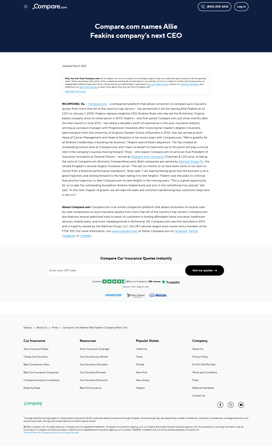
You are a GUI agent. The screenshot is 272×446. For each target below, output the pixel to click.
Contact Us (198, 395)
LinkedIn (86, 236)
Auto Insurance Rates (35, 349)
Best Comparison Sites (36, 364)
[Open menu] (25, 6)
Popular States (147, 341)
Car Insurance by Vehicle (94, 356)
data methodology (88, 87)
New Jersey (143, 380)
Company (200, 341)
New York (141, 372)
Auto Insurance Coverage (94, 349)
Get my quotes (202, 270)
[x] (231, 405)
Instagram (68, 236)
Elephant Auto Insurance (147, 157)
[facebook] (220, 405)
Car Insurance (34, 341)
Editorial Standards (203, 388)
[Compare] (49, 7)
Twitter (193, 231)
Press (55, 327)
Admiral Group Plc (191, 161)
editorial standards (189, 84)
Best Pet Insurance (90, 388)
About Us (41, 327)
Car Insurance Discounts (94, 380)
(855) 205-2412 (217, 6)
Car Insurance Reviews (93, 372)
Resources (88, 341)
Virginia (140, 388)
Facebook (180, 231)
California (141, 349)
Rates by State (31, 388)
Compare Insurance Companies (41, 380)
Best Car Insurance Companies (41, 372)
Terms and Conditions (204, 372)
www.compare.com (124, 231)
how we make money (157, 84)
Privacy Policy (200, 356)
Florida (140, 364)
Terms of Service (31, 432)
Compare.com (97, 104)
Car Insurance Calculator (94, 364)
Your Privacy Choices (68, 432)
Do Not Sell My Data (203, 364)
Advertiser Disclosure (75, 91)
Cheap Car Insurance (35, 356)
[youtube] (241, 405)
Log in (241, 6)
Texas (139, 356)
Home (27, 328)
